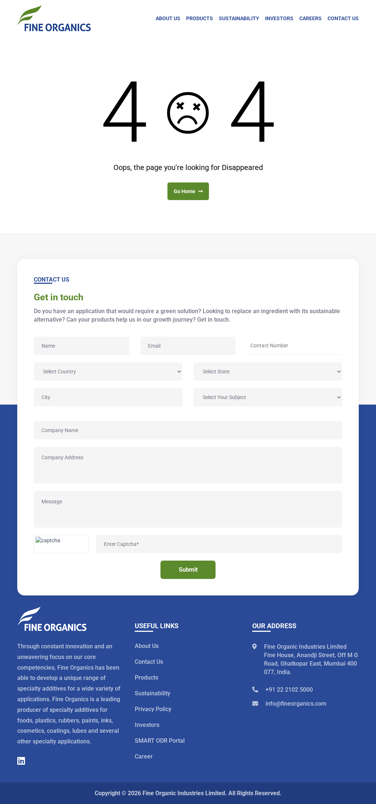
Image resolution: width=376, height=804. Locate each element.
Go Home (185, 191)
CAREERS (310, 18)
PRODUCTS (199, 18)
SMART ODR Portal (160, 740)
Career (144, 756)
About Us (147, 645)
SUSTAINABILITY (239, 18)
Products (146, 677)
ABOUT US (168, 18)
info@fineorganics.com (295, 703)
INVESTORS (279, 18)
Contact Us (149, 661)
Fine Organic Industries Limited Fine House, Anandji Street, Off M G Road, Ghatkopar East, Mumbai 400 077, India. (311, 659)
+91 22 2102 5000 (289, 689)
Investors (147, 724)
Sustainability (152, 693)
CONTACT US (343, 18)
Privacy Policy (153, 709)
